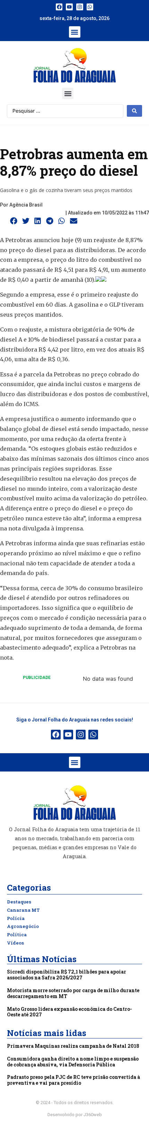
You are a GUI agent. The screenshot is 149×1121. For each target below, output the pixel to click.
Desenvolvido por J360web (74, 1114)
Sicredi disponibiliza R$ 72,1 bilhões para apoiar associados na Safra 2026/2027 (66, 974)
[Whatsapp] (90, 6)
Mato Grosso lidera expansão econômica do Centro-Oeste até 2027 (69, 1012)
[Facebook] (59, 6)
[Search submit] (134, 111)
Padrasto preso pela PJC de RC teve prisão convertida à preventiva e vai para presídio (73, 1080)
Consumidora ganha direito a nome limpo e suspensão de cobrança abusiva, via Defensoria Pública (73, 1061)
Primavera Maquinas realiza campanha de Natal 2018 (73, 1046)
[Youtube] (69, 6)
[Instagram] (79, 6)
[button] (74, 32)
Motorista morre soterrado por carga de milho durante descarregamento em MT (73, 993)
